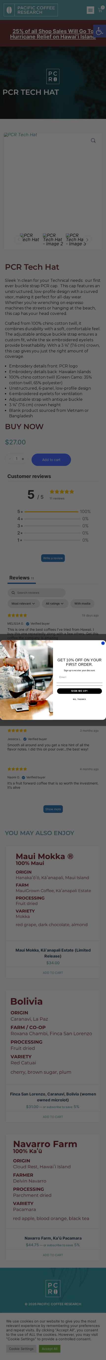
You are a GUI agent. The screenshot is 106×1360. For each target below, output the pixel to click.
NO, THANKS (79, 699)
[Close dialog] (103, 643)
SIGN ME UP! (79, 691)
